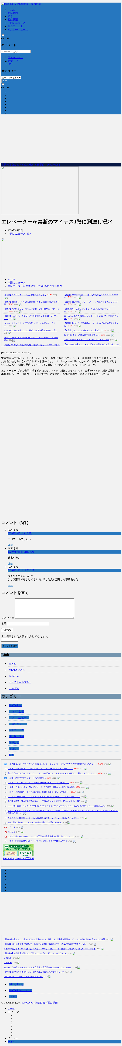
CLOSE (5, 38)
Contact (13, 996)
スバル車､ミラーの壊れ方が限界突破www (82, 335)
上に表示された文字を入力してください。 (25, 636)
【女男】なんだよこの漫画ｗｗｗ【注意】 (82, 330)
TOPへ (11, 1041)
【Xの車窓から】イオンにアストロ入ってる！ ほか (86, 340)
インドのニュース (18, 29)
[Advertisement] (61, 139)
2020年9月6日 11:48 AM (21, 551)
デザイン (13, 60)
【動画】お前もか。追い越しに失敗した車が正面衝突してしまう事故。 (38, 782)
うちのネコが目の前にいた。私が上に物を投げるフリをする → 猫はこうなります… (43, 818)
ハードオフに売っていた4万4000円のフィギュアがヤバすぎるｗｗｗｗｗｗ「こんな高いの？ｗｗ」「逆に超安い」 (57, 806)
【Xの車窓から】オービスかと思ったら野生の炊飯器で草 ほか (91, 344)
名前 (3, 623)
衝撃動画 (13, 12)
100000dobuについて (20, 990)
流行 (10, 64)
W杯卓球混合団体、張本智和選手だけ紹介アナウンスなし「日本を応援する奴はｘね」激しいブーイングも (50, 949)
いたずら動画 (16, 711)
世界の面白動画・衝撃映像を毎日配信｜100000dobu (30, 164)
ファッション (15, 57)
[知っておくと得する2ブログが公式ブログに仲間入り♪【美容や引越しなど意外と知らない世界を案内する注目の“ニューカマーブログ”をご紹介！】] (18, 855)
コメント (8, 617)
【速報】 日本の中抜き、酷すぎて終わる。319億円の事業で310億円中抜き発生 (41, 787)
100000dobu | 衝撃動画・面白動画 (39, 1002)
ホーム (11, 1008)
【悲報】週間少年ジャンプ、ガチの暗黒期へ (27, 778)
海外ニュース (15, 26)
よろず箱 (14, 688)
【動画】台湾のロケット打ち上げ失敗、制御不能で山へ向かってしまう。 (39, 792)
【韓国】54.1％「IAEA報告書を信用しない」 (23, 976)
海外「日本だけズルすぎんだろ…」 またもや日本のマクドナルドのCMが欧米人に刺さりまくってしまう (52, 773)
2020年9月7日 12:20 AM (21, 570)
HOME (11, 9)
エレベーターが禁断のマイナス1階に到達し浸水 (35, 286)
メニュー (13, 1038)
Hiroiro (12, 663)
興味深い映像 (16, 736)
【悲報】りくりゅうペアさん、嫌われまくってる (25, 295)
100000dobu (15, 705)
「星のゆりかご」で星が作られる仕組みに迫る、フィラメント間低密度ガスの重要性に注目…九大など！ (52, 764)
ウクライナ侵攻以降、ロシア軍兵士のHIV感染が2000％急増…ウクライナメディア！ (44, 796)
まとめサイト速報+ (20, 682)
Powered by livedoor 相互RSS (18, 858)
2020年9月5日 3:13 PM (20, 533)
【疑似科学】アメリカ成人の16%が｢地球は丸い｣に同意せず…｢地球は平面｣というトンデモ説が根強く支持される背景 (54, 939)
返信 (10, 545)
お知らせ (11, 827)
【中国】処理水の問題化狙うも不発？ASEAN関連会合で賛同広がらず (38, 841)
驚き (10, 16)
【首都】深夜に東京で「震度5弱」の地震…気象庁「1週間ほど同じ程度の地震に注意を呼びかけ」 (46, 944)
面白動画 (13, 19)
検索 (5, 81)
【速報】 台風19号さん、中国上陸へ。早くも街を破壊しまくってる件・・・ (40, 768)
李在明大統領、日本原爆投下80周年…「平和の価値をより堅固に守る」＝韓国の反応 (44, 801)
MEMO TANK (17, 669)
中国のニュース (16, 22)
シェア (15, 1012)
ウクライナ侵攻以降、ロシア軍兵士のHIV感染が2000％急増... (30, 330)
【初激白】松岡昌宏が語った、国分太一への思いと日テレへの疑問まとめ (35, 953)
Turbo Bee (14, 676)
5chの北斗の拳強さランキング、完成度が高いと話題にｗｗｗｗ (35, 822)
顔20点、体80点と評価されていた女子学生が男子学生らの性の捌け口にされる (41, 836)
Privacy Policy (16, 984)
